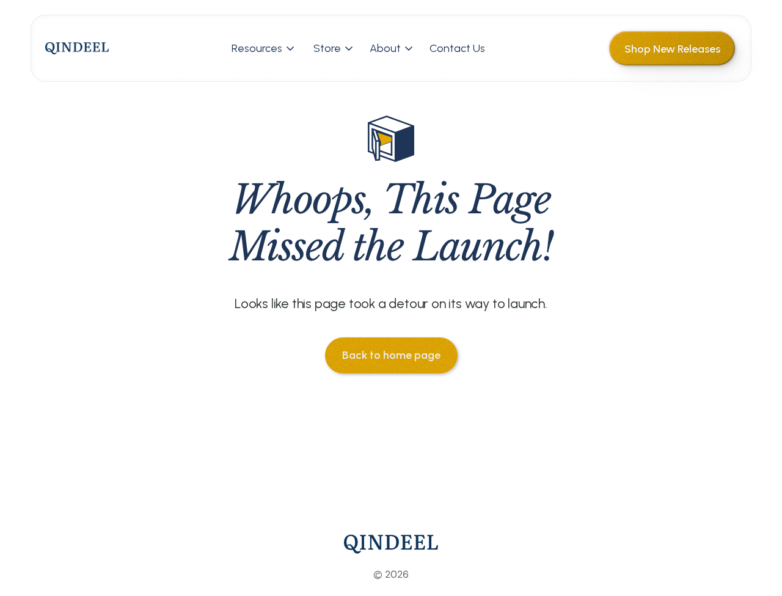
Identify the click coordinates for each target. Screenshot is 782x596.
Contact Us (457, 48)
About (385, 48)
